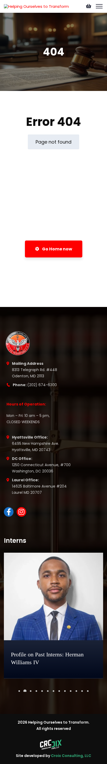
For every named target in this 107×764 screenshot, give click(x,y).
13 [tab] (88, 691)
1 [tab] (19, 691)
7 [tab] (53, 691)
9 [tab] (65, 691)
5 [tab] (42, 691)
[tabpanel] (53, 616)
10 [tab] (70, 691)
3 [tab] (30, 691)
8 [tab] (59, 691)
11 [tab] (76, 691)
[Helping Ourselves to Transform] (36, 6)
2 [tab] (24, 691)
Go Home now (56, 249)
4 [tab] (36, 691)
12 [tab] (82, 691)
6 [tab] (48, 691)
